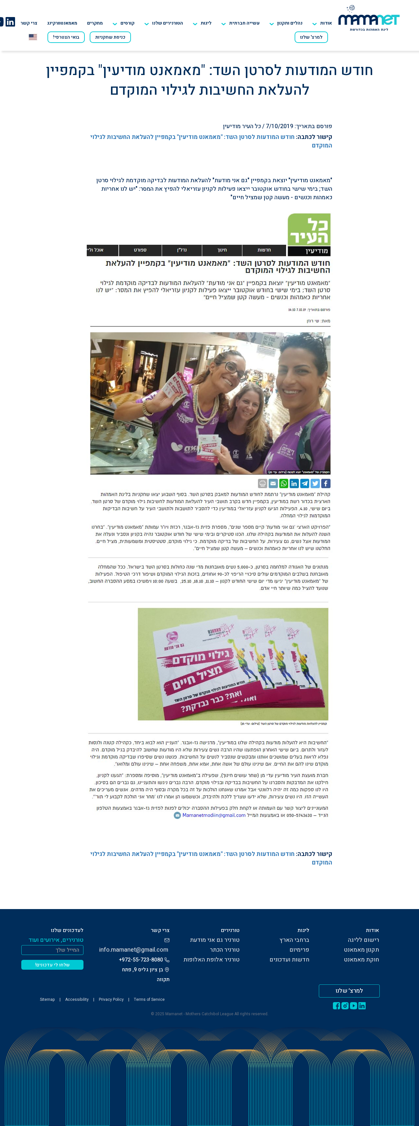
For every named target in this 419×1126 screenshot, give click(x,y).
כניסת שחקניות (110, 37)
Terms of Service (149, 999)
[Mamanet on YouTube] (353, 1006)
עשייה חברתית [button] (244, 23)
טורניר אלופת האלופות (211, 959)
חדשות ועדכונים (289, 959)
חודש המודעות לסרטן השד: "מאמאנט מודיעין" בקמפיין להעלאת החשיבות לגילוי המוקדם (211, 141)
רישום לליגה (363, 940)
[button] (163, 23)
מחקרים (95, 23)
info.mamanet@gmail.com (133, 949)
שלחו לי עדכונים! (52, 964)
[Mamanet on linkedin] (10, 21)
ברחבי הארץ (294, 940)
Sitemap (47, 999)
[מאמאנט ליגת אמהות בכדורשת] (369, 18)
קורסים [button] (127, 23)
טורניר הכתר (225, 949)
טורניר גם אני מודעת (215, 940)
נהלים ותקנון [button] (289, 23)
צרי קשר (29, 23)
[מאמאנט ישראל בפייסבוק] (336, 1006)
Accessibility (77, 999)
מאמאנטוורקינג (62, 23)
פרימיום (299, 949)
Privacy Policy (111, 999)
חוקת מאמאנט (361, 959)
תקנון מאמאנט (361, 949)
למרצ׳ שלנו (349, 990)
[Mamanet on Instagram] (345, 1006)
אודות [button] (326, 23)
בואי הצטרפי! (66, 37)
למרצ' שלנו (311, 37)
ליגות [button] (206, 23)
